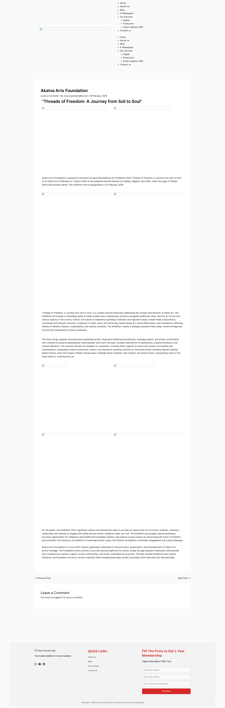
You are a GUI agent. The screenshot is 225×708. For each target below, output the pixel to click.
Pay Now (166, 691)
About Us (124, 6)
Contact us (125, 30)
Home (123, 3)
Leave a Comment (50, 96)
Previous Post (43, 578)
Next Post (184, 578)
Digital (126, 20)
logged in (58, 597)
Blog (122, 10)
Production (128, 23)
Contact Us (92, 670)
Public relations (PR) (133, 27)
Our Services (126, 16)
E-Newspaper (126, 13)
